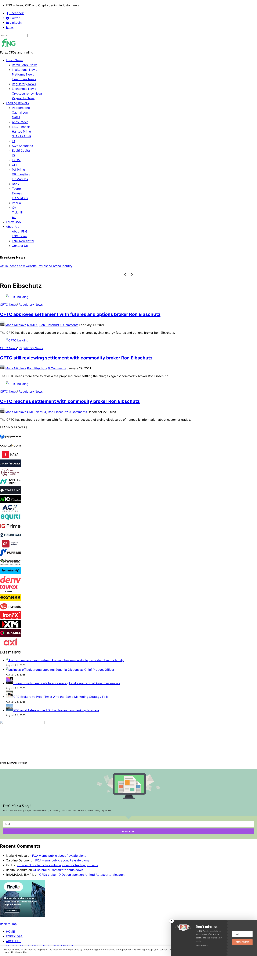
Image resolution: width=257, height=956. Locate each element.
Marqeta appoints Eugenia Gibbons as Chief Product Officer (42, 266)
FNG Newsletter (23, 241)
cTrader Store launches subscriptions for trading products (57, 865)
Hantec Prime (21, 131)
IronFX (16, 203)
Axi (14, 217)
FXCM (16, 160)
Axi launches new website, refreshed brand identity (87, 660)
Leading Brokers (17, 103)
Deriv (15, 184)
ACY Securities (22, 146)
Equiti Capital (21, 150)
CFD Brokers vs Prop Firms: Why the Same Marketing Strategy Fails (60, 697)
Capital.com (20, 112)
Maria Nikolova (15, 325)
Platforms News (23, 74)
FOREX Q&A (14, 936)
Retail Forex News (24, 65)
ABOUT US (13, 941)
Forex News (14, 60)
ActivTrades (20, 122)
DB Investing (21, 174)
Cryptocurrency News (27, 93)
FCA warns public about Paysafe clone (59, 855)
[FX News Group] (8, 48)
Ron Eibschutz (49, 325)
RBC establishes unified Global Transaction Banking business (56, 710)
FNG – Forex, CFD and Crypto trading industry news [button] (42, 5)
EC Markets (20, 198)
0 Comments (69, 325)
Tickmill (17, 212)
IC (13, 141)
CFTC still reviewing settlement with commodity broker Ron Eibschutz (76, 357)
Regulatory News (24, 84)
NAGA (16, 117)
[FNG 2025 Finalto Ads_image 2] (22, 916)
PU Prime (18, 169)
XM (14, 207)
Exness (17, 193)
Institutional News (24, 70)
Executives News (24, 79)
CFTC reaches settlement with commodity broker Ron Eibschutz (70, 401)
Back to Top (8, 924)
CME (30, 412)
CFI (14, 165)
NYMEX (32, 325)
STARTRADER (21, 136)
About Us (12, 226)
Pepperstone (21, 108)
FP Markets (20, 179)
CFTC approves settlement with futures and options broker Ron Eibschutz (80, 314)
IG (13, 155)
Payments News (23, 98)
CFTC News (8, 304)
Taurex (17, 188)
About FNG (20, 231)
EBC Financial (21, 127)
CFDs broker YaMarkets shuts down (58, 870)
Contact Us (20, 246)
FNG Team (19, 236)
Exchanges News (24, 89)
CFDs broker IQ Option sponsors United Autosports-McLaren (82, 874)
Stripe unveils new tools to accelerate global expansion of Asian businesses (66, 683)
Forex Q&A (13, 222)
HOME (10, 931)
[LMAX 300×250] (22, 723)
